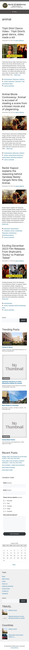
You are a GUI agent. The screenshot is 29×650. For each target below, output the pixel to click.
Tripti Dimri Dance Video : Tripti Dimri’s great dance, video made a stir (13, 33)
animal (6, 81)
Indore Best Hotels (7, 470)
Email (7, 490)
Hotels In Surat (13, 610)
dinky (3, 307)
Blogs (3, 576)
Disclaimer (5, 593)
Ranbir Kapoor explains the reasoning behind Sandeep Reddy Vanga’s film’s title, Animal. (12, 175)
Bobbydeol (5, 233)
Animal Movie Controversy (15, 155)
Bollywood (16, 79)
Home (3, 581)
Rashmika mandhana (17, 157)
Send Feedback (14, 534)
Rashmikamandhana (8, 235)
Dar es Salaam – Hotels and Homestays (13, 465)
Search (4, 317)
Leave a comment (9, 86)
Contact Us (5, 591)
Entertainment (8, 79)
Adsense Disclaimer (7, 586)
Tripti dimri (18, 81)
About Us (4, 583)
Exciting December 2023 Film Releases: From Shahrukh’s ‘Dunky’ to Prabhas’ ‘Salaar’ (13, 251)
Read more (17, 74)
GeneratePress (14, 647)
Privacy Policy (6, 588)
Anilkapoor (7, 230)
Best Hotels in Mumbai (8, 467)
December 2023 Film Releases (17, 305)
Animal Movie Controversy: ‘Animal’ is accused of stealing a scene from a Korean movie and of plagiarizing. (14, 102)
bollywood (11, 81)
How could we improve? (10, 515)
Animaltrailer (18, 230)
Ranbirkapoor (12, 233)
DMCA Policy (5, 579)
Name (7, 483)
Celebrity (21, 79)
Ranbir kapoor (6, 157)
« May (13, 564)
